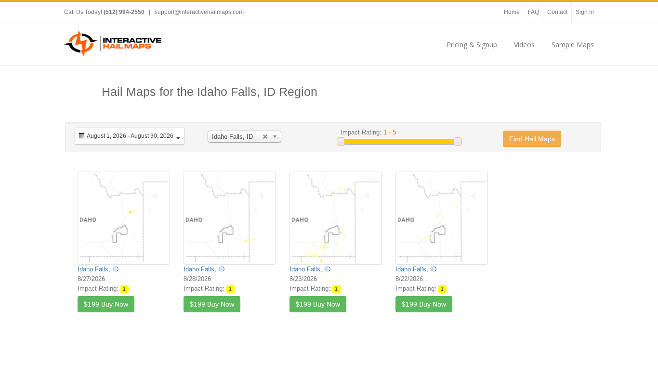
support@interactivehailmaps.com (199, 12)
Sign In (585, 12)
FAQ (533, 12)
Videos (524, 44)
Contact (557, 12)
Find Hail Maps (532, 139)
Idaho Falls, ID (98, 269)
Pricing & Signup (472, 44)
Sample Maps (573, 44)
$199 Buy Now (106, 304)
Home (512, 12)
